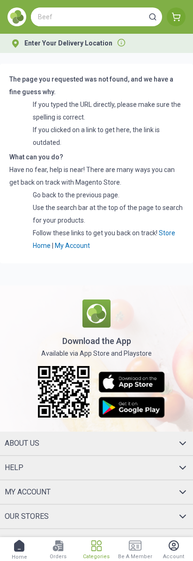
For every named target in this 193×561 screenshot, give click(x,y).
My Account (72, 245)
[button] (153, 17)
